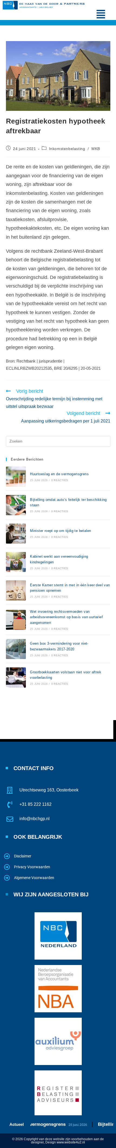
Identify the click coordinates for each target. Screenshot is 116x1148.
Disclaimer (22, 856)
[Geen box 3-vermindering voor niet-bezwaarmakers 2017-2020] (16, 649)
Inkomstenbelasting (67, 149)
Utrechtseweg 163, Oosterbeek (49, 790)
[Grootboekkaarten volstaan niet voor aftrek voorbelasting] (16, 677)
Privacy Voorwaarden (32, 867)
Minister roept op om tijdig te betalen (60, 531)
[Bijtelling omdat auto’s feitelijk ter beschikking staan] (16, 505)
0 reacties (59, 480)
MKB (95, 149)
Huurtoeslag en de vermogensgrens (59, 474)
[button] (101, 14)
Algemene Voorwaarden (34, 878)
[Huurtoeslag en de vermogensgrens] (16, 477)
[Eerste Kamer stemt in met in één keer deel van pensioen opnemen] (16, 590)
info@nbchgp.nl (34, 818)
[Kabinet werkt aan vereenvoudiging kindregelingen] (16, 562)
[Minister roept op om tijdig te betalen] (16, 534)
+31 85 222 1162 (35, 804)
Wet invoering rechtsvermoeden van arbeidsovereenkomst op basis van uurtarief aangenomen (66, 617)
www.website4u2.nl (71, 1142)
